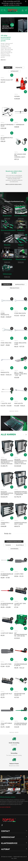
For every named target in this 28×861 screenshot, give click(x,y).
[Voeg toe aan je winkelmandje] (11, 75)
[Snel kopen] (11, 308)
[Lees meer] (25, 487)
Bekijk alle (7, 534)
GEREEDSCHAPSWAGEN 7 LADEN (20, 523)
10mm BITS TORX (6, 664)
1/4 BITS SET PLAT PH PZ (6, 694)
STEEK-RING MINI (6, 343)
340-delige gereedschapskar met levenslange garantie (6, 38)
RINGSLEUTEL (5, 372)
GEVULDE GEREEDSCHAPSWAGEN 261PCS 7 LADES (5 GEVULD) (7, 461)
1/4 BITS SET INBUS (7, 633)
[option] (14, 201)
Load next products (26, 434)
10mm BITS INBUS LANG (6, 724)
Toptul (2, 77)
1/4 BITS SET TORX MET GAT (20, 604)
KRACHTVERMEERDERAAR (7, 125)
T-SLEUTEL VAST (6, 403)
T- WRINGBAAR (19, 124)
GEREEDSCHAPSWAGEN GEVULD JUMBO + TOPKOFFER (20, 493)
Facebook (2, 825)
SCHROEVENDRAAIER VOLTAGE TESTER (20, 724)
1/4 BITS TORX (18, 574)
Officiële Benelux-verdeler (7, 797)
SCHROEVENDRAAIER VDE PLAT (7, 604)
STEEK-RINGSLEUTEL (5, 314)
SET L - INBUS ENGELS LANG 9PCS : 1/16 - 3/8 (20, 374)
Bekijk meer (14, 411)
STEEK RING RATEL (20, 313)
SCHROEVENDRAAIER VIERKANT (7, 574)
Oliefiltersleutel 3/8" (7, 80)
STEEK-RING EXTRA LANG (20, 343)
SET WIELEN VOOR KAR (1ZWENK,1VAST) (20, 156)
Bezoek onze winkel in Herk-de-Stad (14, 172)
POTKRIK (17, 96)
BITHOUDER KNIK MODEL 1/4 (19, 694)
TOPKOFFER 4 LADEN (5, 523)
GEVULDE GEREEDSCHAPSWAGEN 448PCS (7, 493)
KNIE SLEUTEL (18, 403)
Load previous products (23, 434)
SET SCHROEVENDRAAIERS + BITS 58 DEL (20, 634)
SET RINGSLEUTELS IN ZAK (7, 138)
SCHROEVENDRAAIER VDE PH (20, 664)
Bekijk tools (7, 218)
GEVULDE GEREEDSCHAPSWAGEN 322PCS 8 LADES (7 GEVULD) (20, 461)
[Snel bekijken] (25, 82)
